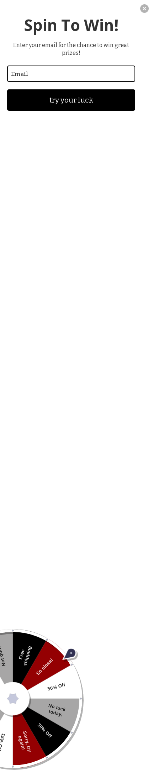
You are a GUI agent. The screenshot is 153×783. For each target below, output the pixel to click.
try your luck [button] (71, 100)
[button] (144, 8)
